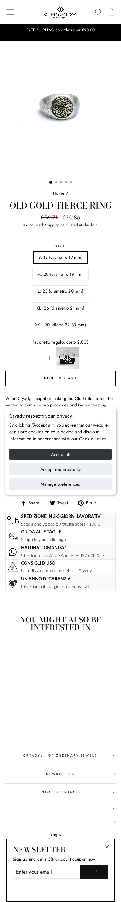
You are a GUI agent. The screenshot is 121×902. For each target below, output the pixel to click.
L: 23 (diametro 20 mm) (60, 291)
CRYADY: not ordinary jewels (60, 755)
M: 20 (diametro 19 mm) (60, 274)
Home (58, 193)
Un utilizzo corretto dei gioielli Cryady (56, 571)
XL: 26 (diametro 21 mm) (60, 308)
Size (60, 246)
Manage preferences (60, 484)
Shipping (52, 225)
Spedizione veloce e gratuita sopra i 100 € (60, 524)
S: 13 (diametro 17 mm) (60, 257)
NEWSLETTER (60, 774)
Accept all (60, 454)
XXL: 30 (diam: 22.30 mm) (60, 325)
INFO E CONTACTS (60, 792)
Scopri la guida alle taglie (44, 539)
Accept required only (60, 469)
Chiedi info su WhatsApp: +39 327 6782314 (63, 555)
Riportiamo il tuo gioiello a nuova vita (56, 586)
